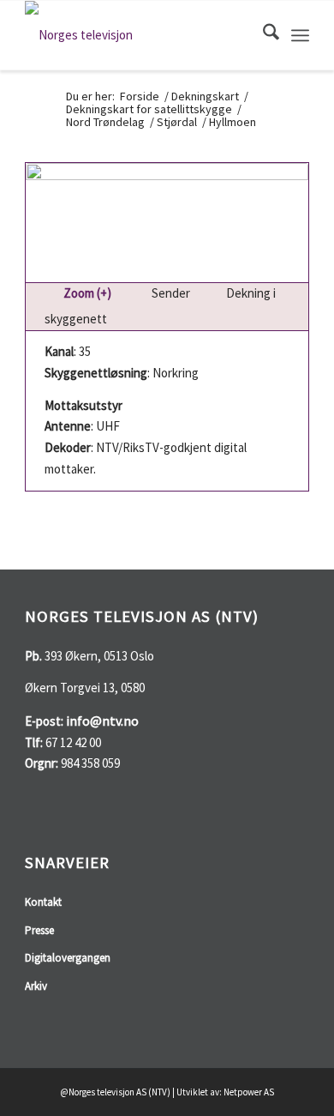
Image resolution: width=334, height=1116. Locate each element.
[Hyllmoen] (167, 222)
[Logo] (138, 35)
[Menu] (300, 35)
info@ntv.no (102, 720)
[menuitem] (262, 35)
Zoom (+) (88, 293)
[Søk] (262, 35)
